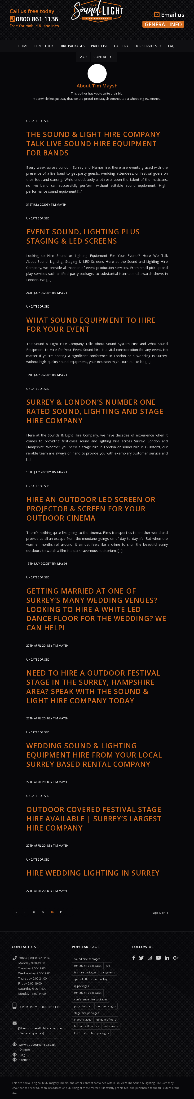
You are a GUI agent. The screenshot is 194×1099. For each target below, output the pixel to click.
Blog (22, 1055)
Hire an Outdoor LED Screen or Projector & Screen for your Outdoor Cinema (90, 509)
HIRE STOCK (43, 46)
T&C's (82, 56)
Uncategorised (37, 121)
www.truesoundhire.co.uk (37, 1044)
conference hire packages (90, 999)
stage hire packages (86, 1013)
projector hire (83, 1006)
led (108, 965)
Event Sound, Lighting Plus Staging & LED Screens (83, 236)
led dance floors (106, 1019)
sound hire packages (87, 959)
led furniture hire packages (91, 1033)
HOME (23, 46)
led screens (111, 1026)
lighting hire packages (87, 965)
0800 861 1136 (37, 18)
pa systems (108, 972)
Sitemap (25, 1060)
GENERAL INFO (163, 24)
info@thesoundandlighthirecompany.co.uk (42, 1028)
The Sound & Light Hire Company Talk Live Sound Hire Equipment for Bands (93, 143)
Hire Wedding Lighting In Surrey (93, 873)
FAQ (171, 46)
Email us (172, 14)
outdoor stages (106, 1006)
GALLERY (121, 46)
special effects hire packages (92, 979)
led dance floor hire (86, 1026)
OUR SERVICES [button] (145, 46)
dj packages (81, 986)
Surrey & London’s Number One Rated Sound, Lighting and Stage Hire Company (94, 411)
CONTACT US (104, 56)
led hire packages (85, 972)
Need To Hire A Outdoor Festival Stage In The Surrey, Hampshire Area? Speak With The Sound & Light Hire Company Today (93, 686)
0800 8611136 (49, 1007)
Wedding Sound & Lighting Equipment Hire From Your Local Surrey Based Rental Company (94, 755)
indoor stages (82, 1019)
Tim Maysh (58, 205)
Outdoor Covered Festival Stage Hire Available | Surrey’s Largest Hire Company (94, 818)
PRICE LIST (99, 46)
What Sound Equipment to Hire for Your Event (91, 324)
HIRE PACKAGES (72, 46)
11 (61, 912)
